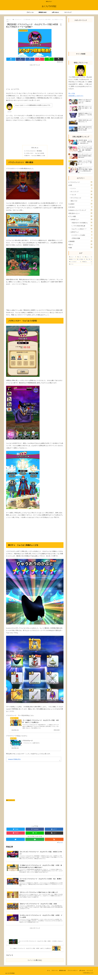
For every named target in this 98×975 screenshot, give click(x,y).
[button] (58, 59)
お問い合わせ (82, 970)
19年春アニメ (81, 219)
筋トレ (80, 244)
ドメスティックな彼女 (82, 235)
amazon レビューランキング (80, 210)
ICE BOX (80, 207)
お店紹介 (80, 204)
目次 (32, 147)
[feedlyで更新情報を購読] (34, 839)
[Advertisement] (34, 76)
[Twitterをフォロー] (15, 839)
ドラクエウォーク (11, 800)
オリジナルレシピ (81, 198)
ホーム (48, 970)
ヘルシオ (81, 194)
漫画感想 (80, 241)
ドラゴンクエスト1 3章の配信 (34, 150)
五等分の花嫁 (82, 238)
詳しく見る (72, 93)
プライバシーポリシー (73, 970)
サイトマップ (90, 970)
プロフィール (55, 970)
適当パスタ (81, 201)
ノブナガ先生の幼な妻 (82, 226)
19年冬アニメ (81, 232)
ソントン (81, 188)
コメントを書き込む (34, 960)
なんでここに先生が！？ (82, 229)
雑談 (80, 247)
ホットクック (81, 191)
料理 (80, 185)
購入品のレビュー (80, 213)
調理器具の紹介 (62, 970)
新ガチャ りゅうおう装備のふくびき (35, 155)
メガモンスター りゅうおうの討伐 (35, 153)
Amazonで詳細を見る (14, 759)
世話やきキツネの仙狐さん (82, 222)
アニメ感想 (80, 216)
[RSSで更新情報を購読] (54, 839)
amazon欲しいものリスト (76, 95)
